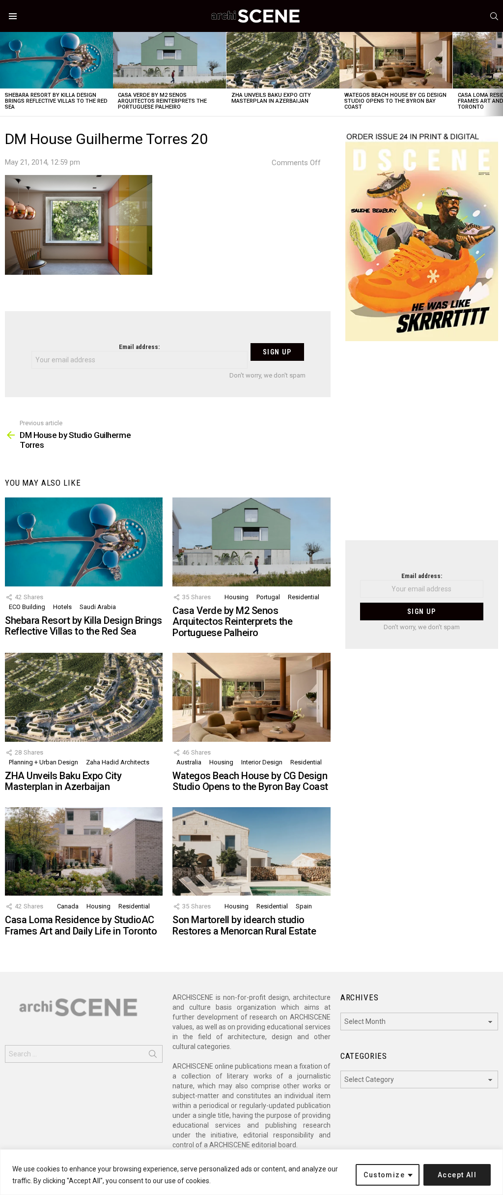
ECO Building (27, 607)
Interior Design (261, 762)
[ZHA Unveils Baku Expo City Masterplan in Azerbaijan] (282, 60)
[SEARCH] (494, 16)
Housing (236, 597)
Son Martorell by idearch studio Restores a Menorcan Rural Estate (244, 925)
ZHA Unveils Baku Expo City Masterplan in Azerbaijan (271, 98)
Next (498, 74)
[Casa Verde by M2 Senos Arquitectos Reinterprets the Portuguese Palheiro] (169, 60)
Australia (188, 762)
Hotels (62, 607)
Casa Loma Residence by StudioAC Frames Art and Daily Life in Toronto (81, 925)
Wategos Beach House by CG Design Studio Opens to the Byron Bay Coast (395, 101)
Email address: (139, 346)
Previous (5, 74)
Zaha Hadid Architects (117, 762)
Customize (384, 1175)
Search (153, 1056)
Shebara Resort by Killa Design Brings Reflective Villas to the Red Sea (56, 101)
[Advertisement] (421, 446)
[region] (251, 1172)
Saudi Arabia (98, 607)
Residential (303, 597)
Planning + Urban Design (43, 762)
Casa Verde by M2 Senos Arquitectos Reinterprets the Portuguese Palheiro (162, 101)
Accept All (457, 1175)
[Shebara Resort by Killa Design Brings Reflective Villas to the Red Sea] (56, 60)
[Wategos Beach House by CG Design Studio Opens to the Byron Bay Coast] (395, 60)
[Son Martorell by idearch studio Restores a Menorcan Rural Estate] (251, 851)
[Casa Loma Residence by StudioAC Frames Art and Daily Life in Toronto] (84, 851)
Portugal (268, 597)
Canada (68, 906)
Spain (304, 906)
